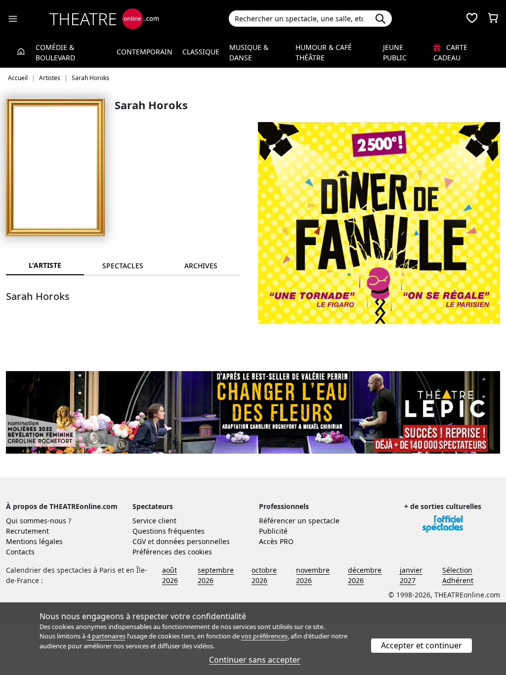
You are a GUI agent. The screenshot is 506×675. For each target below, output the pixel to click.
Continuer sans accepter (254, 659)
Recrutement (27, 531)
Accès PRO (276, 541)
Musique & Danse (248, 52)
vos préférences (264, 636)
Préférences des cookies (172, 551)
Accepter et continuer (421, 645)
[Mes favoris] (471, 18)
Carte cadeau (450, 52)
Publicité (273, 531)
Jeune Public (395, 52)
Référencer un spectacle (299, 520)
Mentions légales (34, 541)
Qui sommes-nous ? (38, 520)
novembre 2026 (313, 575)
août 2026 (170, 575)
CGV (139, 541)
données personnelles (193, 541)
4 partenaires (106, 636)
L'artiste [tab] (45, 265)
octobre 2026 (264, 575)
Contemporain (144, 51)
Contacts (20, 551)
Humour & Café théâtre (323, 52)
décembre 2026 (364, 575)
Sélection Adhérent (457, 575)
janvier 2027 (411, 575)
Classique (200, 51)
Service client (154, 520)
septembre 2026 (216, 575)
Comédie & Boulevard (55, 52)
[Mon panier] (493, 18)
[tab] (123, 265)
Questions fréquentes (168, 531)
